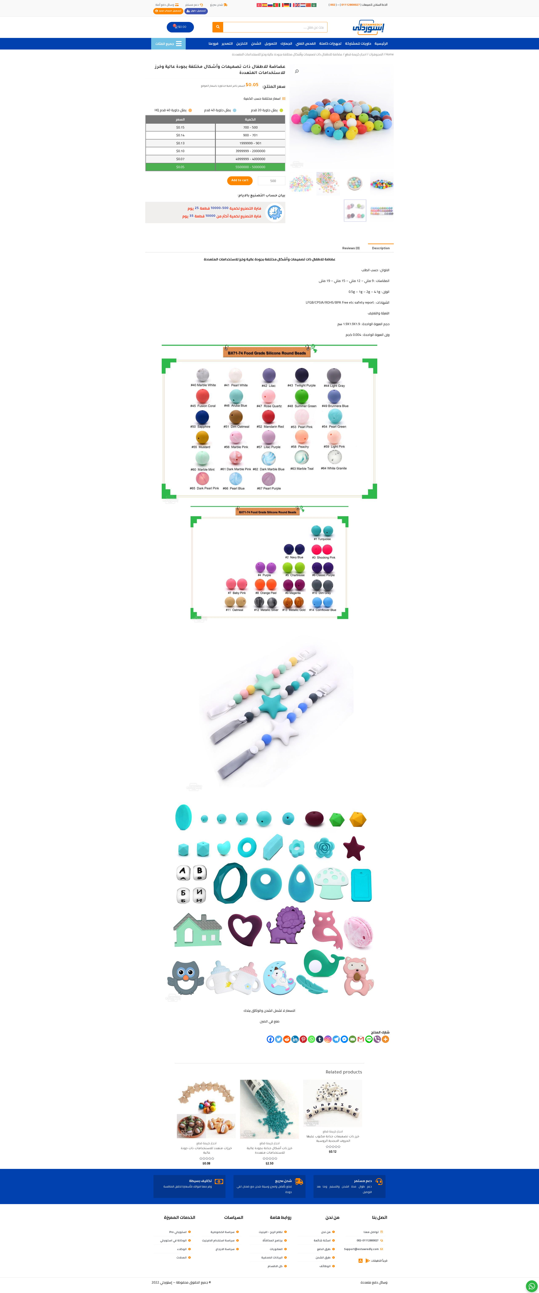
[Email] (352, 1039)
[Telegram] (336, 1039)
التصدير (227, 43)
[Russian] (270, 4)
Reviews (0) (351, 248)
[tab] (381, 248)
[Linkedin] (295, 1039)
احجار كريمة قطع (355, 54)
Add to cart (239, 180)
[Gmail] (360, 1039)
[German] (287, 4)
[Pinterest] (303, 1039)
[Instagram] (328, 1039)
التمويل (271, 43)
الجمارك (286, 43)
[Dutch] (303, 4)
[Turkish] (259, 4)
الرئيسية (381, 43)
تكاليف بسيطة (200, 1181)
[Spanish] (265, 4)
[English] (297, 4)
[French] (292, 4)
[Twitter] (278, 1039)
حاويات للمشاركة (358, 43)
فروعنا (213, 43)
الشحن (256, 43)
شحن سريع (283, 1181)
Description (381, 248)
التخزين (242, 43)
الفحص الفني (306, 43)
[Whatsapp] (311, 1039)
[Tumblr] (319, 1039)
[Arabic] (314, 4)
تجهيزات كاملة (330, 43)
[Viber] (377, 1039)
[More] (385, 1039)
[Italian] (281, 4)
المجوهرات (376, 54)
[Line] (369, 1039)
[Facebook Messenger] (344, 1039)
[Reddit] (287, 1039)
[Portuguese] (276, 4)
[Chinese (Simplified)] (308, 4)
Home (390, 54)
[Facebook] (270, 1039)
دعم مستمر (363, 1181)
